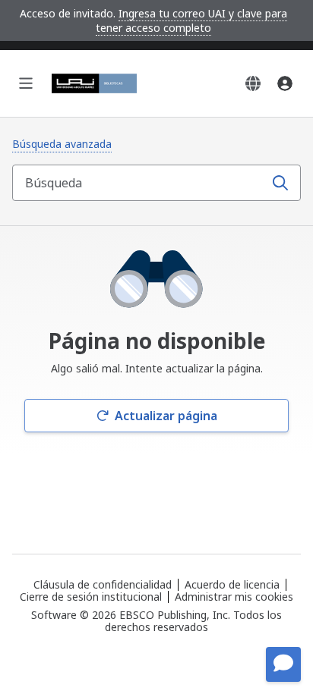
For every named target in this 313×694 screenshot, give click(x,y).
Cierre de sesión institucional (91, 596)
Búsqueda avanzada (62, 144)
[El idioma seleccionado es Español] (253, 83)
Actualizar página (166, 415)
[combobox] (140, 182)
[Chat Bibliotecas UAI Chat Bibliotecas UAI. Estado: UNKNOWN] (283, 664)
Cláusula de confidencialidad (102, 584)
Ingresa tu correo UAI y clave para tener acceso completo (191, 20)
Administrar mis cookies (234, 597)
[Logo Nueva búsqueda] (94, 83)
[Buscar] (280, 182)
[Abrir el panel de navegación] (26, 83)
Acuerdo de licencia (232, 584)
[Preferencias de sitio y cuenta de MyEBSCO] (285, 83)
